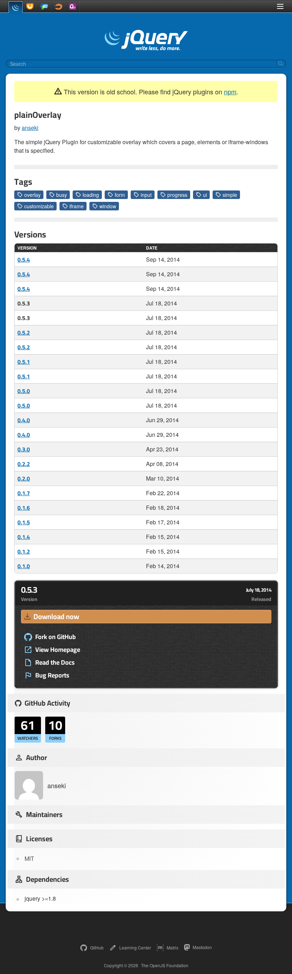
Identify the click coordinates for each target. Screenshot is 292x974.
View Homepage (57, 650)
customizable (39, 206)
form (120, 194)
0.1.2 (23, 551)
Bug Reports (52, 675)
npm (230, 91)
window (107, 206)
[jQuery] (16, 7)
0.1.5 (23, 522)
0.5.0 (23, 391)
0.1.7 (23, 493)
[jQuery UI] (30, 6)
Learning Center (135, 947)
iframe (76, 206)
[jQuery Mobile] (44, 6)
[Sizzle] (58, 6)
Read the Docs (55, 662)
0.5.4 (23, 259)
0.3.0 (23, 449)
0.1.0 (23, 566)
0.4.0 (23, 420)
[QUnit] (73, 6)
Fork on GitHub (55, 637)
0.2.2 (23, 464)
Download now (56, 616)
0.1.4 (23, 536)
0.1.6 (23, 507)
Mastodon (202, 947)
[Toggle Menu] (280, 6)
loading (91, 194)
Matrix (172, 947)
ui (205, 194)
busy (61, 194)
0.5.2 (23, 332)
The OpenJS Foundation (164, 965)
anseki (30, 128)
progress (177, 194)
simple (230, 194)
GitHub (97, 947)
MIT (29, 858)
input (146, 194)
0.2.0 (23, 478)
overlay (32, 194)
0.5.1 (23, 361)
